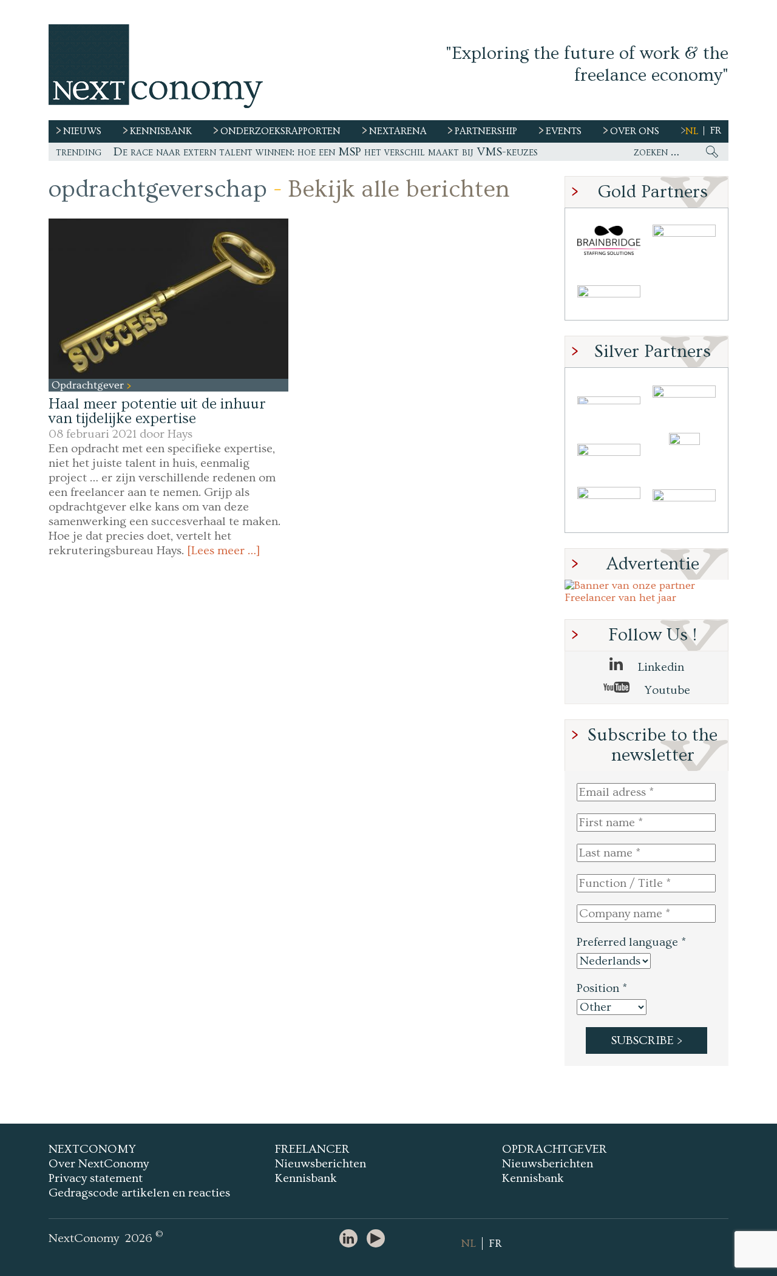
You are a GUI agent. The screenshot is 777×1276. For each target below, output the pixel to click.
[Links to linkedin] (351, 1239)
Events (564, 131)
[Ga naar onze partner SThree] (684, 240)
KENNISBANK (161, 131)
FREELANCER (312, 1149)
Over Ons (634, 131)
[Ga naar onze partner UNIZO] (684, 400)
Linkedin (659, 667)
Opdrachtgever (89, 385)
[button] (168, 298)
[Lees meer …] (223, 550)
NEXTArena (398, 131)
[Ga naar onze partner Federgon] (608, 506)
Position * (602, 988)
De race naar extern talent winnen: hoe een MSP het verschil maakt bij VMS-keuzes (326, 151)
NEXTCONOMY (92, 1149)
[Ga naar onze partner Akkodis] (608, 400)
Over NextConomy (99, 1163)
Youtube (666, 690)
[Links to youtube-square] (379, 1239)
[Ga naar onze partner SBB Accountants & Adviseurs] (684, 506)
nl (691, 131)
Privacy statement (96, 1178)
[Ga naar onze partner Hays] (608, 293)
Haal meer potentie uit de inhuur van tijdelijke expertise (157, 411)
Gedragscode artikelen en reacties (139, 1193)
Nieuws (82, 131)
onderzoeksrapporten (280, 131)
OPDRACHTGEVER (554, 1149)
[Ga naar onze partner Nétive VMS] (684, 453)
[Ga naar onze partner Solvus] (608, 453)
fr (715, 130)
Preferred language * (631, 942)
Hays (180, 434)
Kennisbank (306, 1178)
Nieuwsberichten (320, 1163)
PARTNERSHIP (486, 131)
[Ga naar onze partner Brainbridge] (608, 240)
